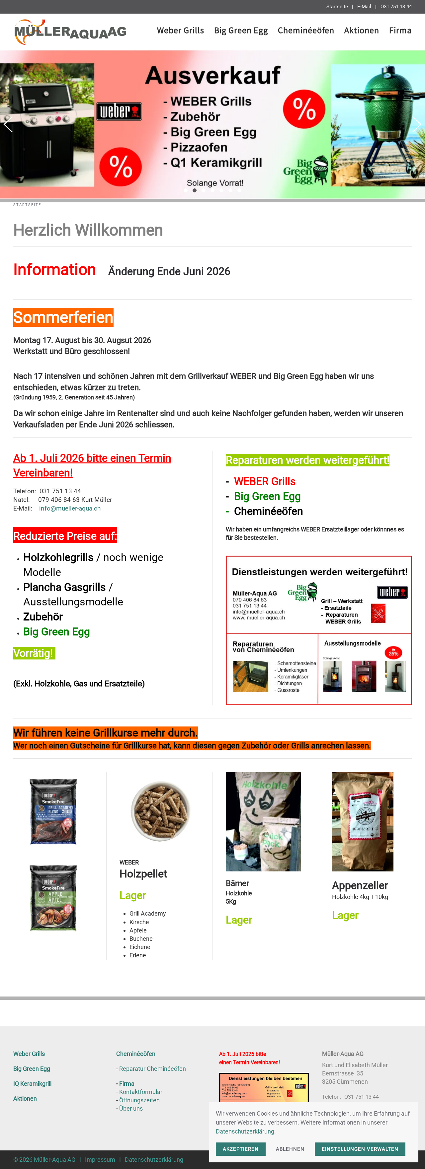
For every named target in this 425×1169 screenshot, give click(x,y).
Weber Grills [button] (180, 31)
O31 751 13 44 (396, 7)
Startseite (337, 7)
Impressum (100, 1159)
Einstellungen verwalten (360, 1149)
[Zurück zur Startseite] (69, 32)
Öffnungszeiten (139, 1100)
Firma (126, 1083)
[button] (8, 124)
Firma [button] (400, 31)
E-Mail (364, 7)
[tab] (186, 190)
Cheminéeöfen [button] (306, 31)
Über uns (131, 1108)
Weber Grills (29, 1053)
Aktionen (361, 31)
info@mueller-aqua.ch (70, 508)
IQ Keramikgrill (32, 1083)
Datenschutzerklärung (154, 1159)
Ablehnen (290, 1149)
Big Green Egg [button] (241, 31)
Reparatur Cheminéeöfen (152, 1068)
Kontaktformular (140, 1091)
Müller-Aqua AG (54, 1159)
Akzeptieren (241, 1149)
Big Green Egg (31, 1068)
